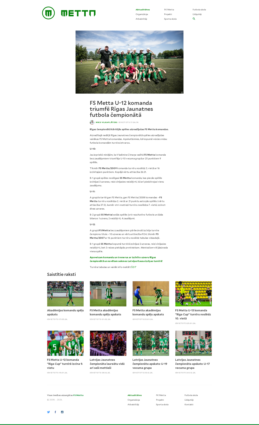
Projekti (168, 14)
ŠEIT (134, 267)
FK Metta (169, 9)
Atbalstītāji (141, 19)
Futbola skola (199, 9)
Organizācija (142, 14)
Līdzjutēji (197, 14)
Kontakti (189, 404)
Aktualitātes (143, 9)
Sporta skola (170, 19)
